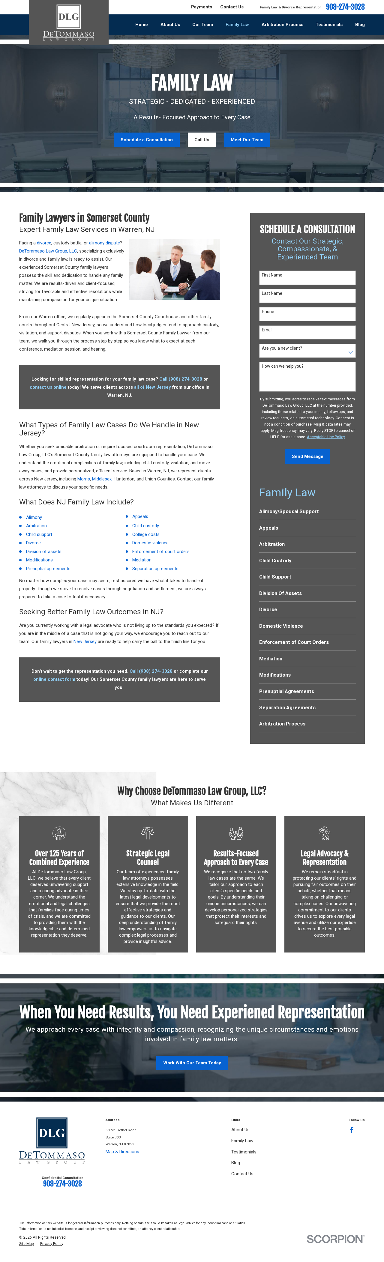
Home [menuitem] (141, 24)
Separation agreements (155, 568)
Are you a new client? (282, 348)
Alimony (34, 517)
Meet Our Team (247, 139)
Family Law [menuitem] (237, 24)
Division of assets (44, 551)
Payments (201, 7)
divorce (44, 243)
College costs (146, 534)
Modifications (39, 560)
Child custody (145, 525)
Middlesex (102, 479)
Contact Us (232, 7)
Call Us (201, 139)
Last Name (272, 293)
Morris (83, 479)
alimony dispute (104, 243)
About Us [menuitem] (170, 24)
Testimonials (243, 1152)
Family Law (242, 1141)
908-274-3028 (345, 7)
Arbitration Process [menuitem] (282, 24)
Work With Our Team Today (192, 1063)
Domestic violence (150, 543)
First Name (272, 275)
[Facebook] (352, 1130)
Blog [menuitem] (360, 24)
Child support (39, 534)
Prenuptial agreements (48, 568)
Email (267, 329)
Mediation (142, 560)
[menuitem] (307, 511)
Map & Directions (122, 1151)
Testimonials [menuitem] (329, 24)
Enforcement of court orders (161, 551)
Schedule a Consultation (147, 139)
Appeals (140, 516)
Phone (268, 311)
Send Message (307, 456)
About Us (240, 1129)
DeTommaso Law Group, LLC (48, 251)
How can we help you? (283, 366)
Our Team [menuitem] (202, 24)
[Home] (68, 22)
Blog (235, 1162)
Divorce (33, 543)
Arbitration (36, 525)
